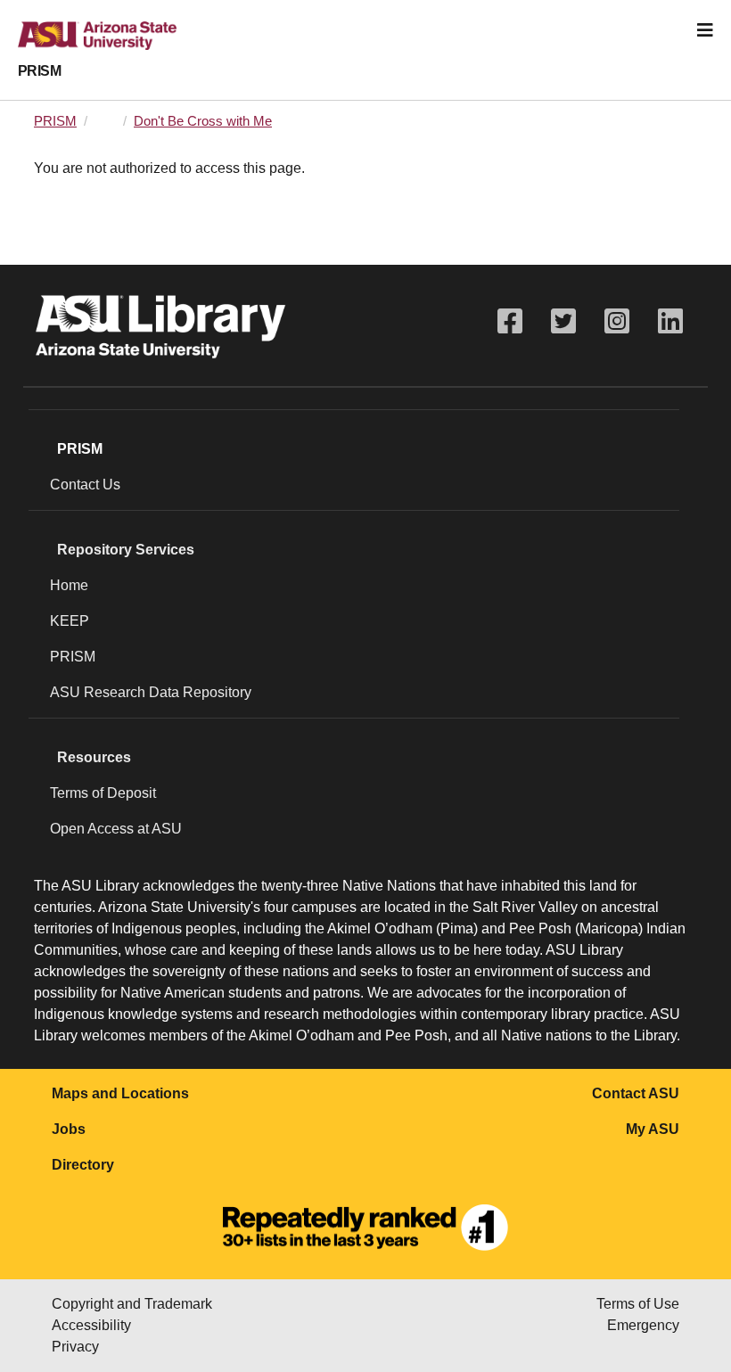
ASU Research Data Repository (150, 692)
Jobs (69, 1129)
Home (69, 585)
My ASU (652, 1129)
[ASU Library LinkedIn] (670, 321)
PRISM (39, 70)
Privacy (75, 1346)
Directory (83, 1164)
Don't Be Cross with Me (203, 121)
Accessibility (91, 1325)
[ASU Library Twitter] (563, 321)
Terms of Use (637, 1303)
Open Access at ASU (116, 828)
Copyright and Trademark (132, 1303)
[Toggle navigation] (705, 30)
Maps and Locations (120, 1093)
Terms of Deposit (103, 793)
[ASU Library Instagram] (617, 321)
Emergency (643, 1325)
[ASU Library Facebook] (510, 321)
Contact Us (85, 484)
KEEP (69, 620)
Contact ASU (635, 1093)
